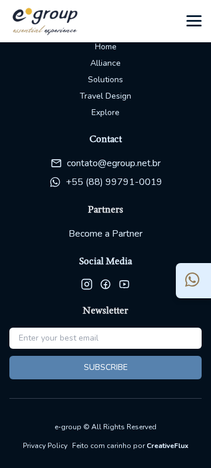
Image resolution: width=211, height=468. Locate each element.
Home (106, 46)
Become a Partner (105, 233)
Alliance (105, 63)
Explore (105, 112)
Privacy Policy (45, 445)
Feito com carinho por (130, 445)
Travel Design (105, 96)
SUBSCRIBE (106, 367)
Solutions (105, 79)
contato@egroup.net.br (114, 163)
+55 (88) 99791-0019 (114, 182)
